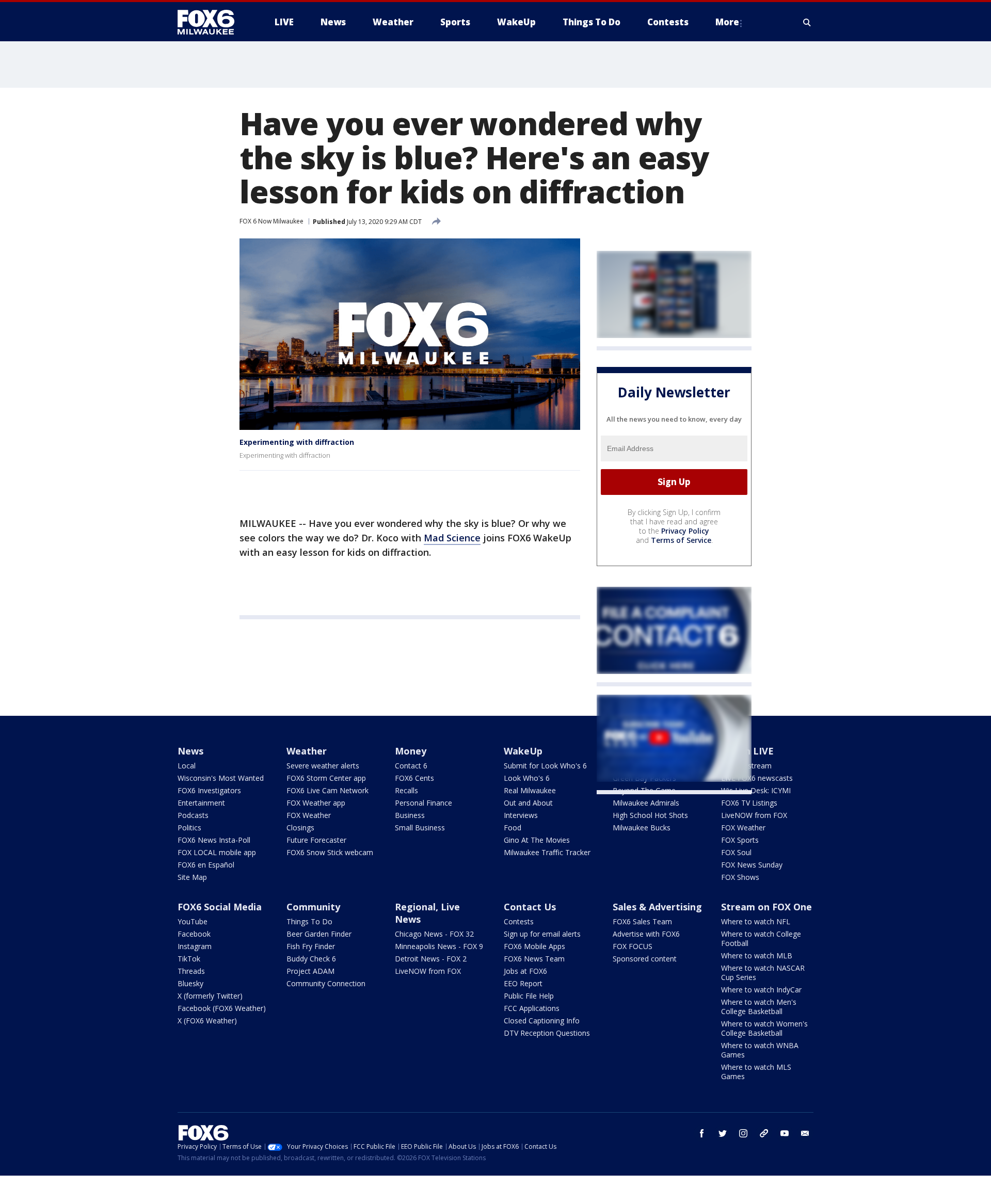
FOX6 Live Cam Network (327, 790)
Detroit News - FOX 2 (431, 959)
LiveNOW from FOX (754, 815)
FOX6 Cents (414, 778)
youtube (784, 1133)
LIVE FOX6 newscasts (757, 778)
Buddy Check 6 (311, 959)
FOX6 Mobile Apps (534, 946)
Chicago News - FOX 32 (434, 934)
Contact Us (530, 907)
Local (187, 765)
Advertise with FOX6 (646, 934)
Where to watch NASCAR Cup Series (763, 972)
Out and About (528, 803)
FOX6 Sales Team (642, 921)
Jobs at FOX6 (525, 971)
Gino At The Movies (537, 840)
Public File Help (529, 996)
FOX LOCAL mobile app (217, 852)
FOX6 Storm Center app (326, 778)
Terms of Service (681, 540)
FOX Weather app (315, 803)
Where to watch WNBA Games (759, 1049)
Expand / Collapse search (807, 22)
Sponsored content (645, 959)
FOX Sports (740, 840)
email (805, 1133)
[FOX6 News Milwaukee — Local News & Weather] (212, 22)
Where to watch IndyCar (761, 989)
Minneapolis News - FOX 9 (439, 946)
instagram (743, 1133)
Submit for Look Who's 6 (545, 765)
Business (410, 815)
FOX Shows (740, 877)
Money (410, 751)
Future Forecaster (316, 840)
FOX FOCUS (632, 946)
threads (764, 1133)
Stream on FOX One (766, 907)
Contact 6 (411, 765)
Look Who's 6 (527, 778)
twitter (722, 1133)
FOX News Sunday (751, 865)
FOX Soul (736, 852)
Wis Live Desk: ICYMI (756, 790)
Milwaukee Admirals (646, 803)
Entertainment (201, 803)
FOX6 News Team (534, 959)
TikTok (189, 959)
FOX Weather (308, 815)
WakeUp (523, 751)
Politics (189, 827)
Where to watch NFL (755, 921)
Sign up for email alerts (542, 934)
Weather (306, 751)
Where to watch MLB (756, 955)
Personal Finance (423, 803)
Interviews (521, 815)
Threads (191, 971)
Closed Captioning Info (542, 1020)
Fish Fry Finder (310, 946)
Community (313, 907)
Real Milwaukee (530, 790)
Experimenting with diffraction (296, 442)
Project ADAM (310, 971)
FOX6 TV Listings (749, 803)
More (727, 22)
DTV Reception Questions (547, 1033)
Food (512, 827)
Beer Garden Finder (318, 934)
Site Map (192, 877)
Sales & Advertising (657, 907)
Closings (300, 827)
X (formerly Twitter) (210, 996)
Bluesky (190, 983)
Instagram (195, 946)
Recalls (406, 790)
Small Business (420, 827)
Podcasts (193, 815)
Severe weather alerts (322, 765)
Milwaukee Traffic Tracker (547, 852)
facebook (702, 1133)
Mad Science (452, 538)
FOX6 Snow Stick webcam (329, 852)
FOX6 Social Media (220, 907)
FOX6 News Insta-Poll (214, 840)
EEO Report (523, 983)
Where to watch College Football (761, 938)
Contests (519, 921)
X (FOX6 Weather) (207, 1020)
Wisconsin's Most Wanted (221, 778)
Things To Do (309, 921)
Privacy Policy (685, 531)
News (190, 751)
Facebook (194, 934)
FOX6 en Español (206, 865)
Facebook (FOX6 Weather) (222, 1008)
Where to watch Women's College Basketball (764, 1028)
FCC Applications (532, 1008)
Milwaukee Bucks (641, 827)
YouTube (192, 921)
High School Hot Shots (650, 815)
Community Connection (325, 983)
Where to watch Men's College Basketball (758, 1006)
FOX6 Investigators (209, 790)
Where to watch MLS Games (756, 1071)
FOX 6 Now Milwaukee (271, 221)
